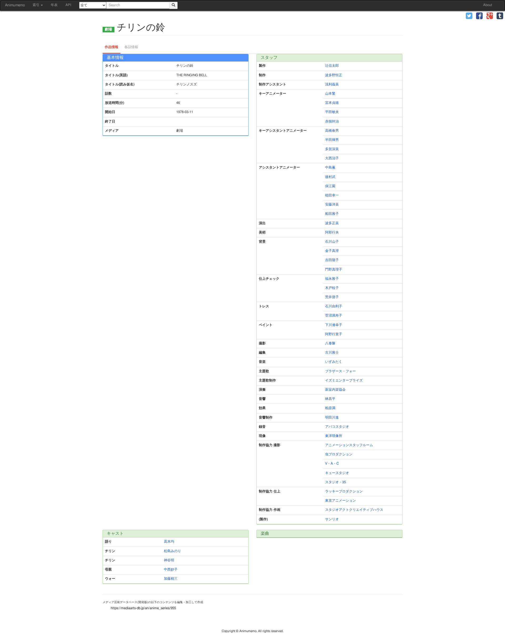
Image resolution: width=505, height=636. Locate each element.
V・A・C (332, 463)
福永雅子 (332, 279)
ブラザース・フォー (340, 371)
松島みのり (172, 551)
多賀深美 (332, 149)
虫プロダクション (338, 454)
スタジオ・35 (335, 482)
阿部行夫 (332, 232)
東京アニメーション (340, 500)
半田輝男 (332, 140)
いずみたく (333, 362)
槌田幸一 (332, 195)
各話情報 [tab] (131, 47)
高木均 (169, 541)
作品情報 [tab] (111, 47)
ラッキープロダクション (344, 491)
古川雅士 (332, 352)
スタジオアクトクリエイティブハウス (354, 510)
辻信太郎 (332, 66)
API (68, 5)
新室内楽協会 (335, 389)
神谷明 (169, 560)
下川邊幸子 (333, 325)
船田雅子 (332, 214)
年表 (54, 5)
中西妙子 (171, 569)
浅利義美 (332, 84)
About (487, 5)
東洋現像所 (333, 436)
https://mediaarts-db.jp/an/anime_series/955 (143, 608)
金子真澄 (332, 251)
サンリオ (332, 519)
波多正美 (332, 223)
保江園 (330, 186)
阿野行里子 (333, 334)
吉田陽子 (332, 260)
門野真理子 (333, 269)
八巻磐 (330, 343)
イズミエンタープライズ (344, 380)
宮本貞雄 (332, 103)
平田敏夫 (332, 112)
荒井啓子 (332, 297)
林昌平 (330, 399)
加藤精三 (171, 579)
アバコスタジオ (337, 427)
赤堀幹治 (332, 121)
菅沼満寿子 (333, 315)
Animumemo (15, 5)
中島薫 (330, 167)
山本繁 (330, 93)
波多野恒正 (333, 75)
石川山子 (332, 241)
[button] (469, 16)
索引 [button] (36, 5)
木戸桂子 (332, 288)
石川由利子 (333, 306)
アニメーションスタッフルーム (349, 445)
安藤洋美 (332, 204)
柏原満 (330, 408)
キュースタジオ (337, 473)
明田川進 (332, 417)
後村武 (330, 177)
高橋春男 (332, 131)
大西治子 (332, 158)
